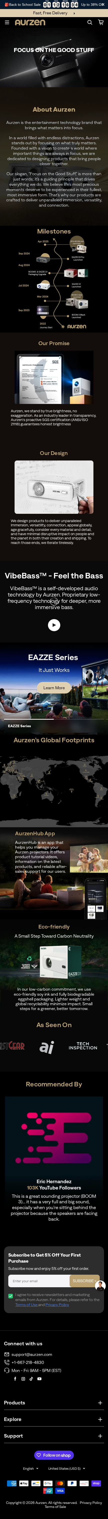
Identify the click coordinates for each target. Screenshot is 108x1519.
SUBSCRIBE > (84, 1281)
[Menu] (7, 22)
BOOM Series (19, 726)
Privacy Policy (57, 1305)
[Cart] (101, 22)
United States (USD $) (64, 1468)
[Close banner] (103, 4)
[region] (54, 4)
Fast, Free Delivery (50, 13)
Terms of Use (26, 1305)
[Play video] (54, 625)
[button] (100, 1285)
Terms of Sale (55, 1507)
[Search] (90, 22)
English (28, 1468)
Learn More (54, 687)
